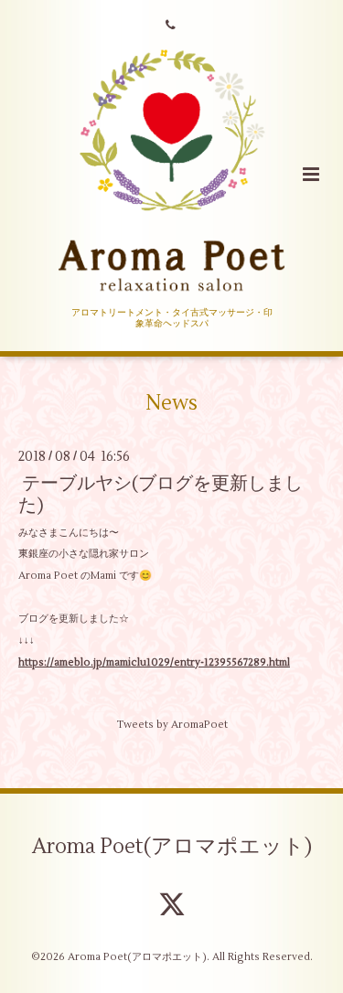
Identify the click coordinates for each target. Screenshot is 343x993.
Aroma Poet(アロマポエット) (172, 847)
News (171, 403)
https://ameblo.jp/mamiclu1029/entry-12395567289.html (154, 662)
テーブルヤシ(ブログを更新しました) (160, 494)
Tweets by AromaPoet (172, 724)
